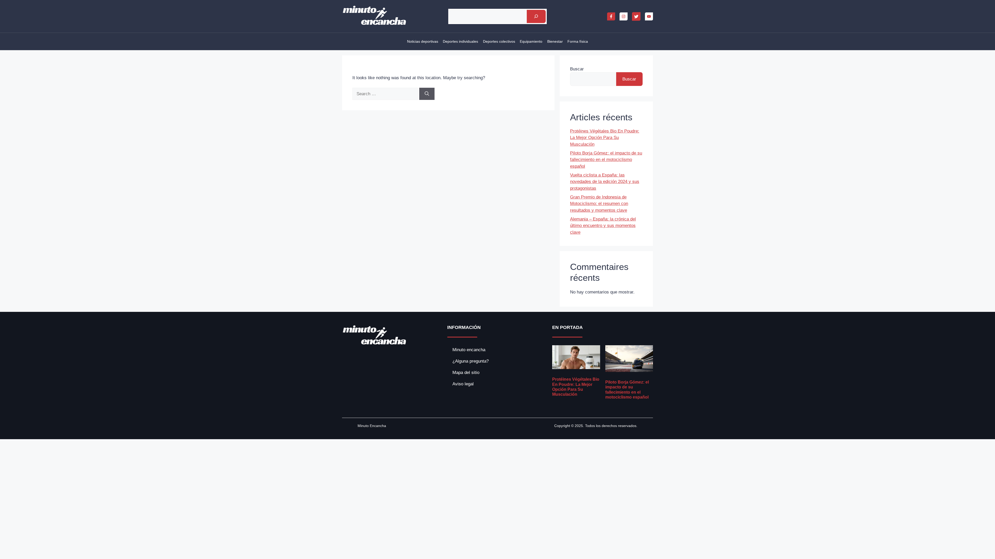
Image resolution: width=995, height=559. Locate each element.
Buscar (577, 69)
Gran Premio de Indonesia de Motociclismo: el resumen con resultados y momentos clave (599, 204)
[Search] (427, 94)
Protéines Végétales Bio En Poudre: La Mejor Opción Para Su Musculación (604, 138)
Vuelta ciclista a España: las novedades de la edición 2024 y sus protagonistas (604, 182)
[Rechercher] (536, 16)
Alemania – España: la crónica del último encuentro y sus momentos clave (603, 226)
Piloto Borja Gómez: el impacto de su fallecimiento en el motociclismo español (606, 160)
